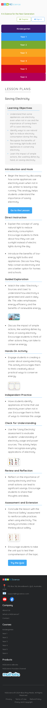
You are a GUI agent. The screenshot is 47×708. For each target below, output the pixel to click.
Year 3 (5, 641)
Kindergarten (8, 629)
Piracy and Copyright (23, 702)
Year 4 (5, 645)
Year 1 (5, 633)
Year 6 (5, 653)
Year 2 (5, 637)
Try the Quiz (17, 562)
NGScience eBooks (10, 665)
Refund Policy (35, 699)
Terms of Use (20, 699)
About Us (6, 610)
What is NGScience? (11, 614)
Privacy (9, 699)
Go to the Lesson (20, 210)
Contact (6, 618)
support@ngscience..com (16, 594)
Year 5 (5, 649)
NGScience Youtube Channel (14, 668)
